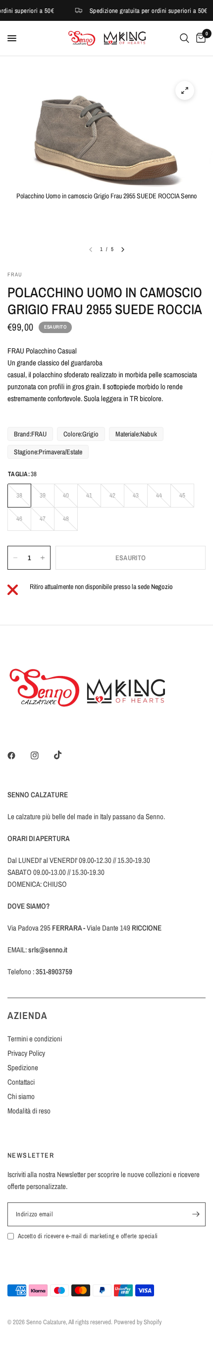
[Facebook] (18, 755)
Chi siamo (21, 1096)
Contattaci (21, 1082)
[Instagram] (42, 755)
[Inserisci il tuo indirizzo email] (196, 1214)
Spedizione (22, 1067)
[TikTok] (65, 755)
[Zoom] (184, 90)
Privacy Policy (26, 1053)
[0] (199, 38)
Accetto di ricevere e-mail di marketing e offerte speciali (88, 1236)
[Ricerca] (184, 38)
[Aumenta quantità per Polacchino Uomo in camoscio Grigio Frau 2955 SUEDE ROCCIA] (42, 557)
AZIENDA (27, 1015)
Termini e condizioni (34, 1038)
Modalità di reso (29, 1110)
